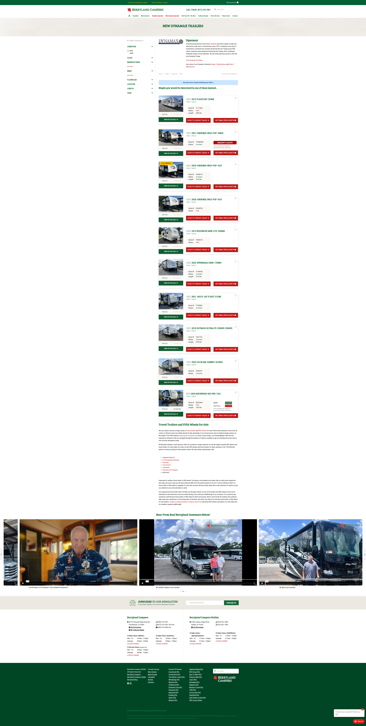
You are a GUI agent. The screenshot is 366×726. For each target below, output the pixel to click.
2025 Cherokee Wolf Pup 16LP (204, 166)
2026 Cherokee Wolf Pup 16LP (204, 200)
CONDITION (131, 46)
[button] (1, 554)
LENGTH (130, 88)
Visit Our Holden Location (160, 2)
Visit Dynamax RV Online (194, 60)
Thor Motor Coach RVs (177, 677)
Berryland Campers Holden (136, 677)
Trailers (167, 74)
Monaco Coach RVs (196, 687)
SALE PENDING (166, 163)
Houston (151, 682)
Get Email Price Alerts (224, 120)
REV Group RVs (194, 672)
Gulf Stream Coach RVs (197, 698)
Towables (135, 16)
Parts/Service (215, 16)
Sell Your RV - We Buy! (188, 16)
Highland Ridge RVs (196, 669)
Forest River (167, 465)
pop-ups (183, 435)
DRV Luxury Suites (195, 700)
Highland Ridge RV (169, 457)
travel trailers (191, 431)
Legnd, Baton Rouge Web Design (154, 711)
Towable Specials (157, 16)
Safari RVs (172, 698)
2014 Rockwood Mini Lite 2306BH (205, 232)
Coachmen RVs (174, 672)
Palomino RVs (173, 690)
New (181, 74)
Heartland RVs (194, 695)
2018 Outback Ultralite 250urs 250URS (209, 329)
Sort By (229, 74)
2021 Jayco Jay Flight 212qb (203, 297)
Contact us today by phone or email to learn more (185, 502)
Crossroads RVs (195, 692)
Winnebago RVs (174, 680)
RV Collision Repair (137, 630)
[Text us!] (358, 722)
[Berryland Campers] (145, 9)
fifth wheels (203, 431)
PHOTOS (164, 114)
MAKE (129, 71)
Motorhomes (145, 16)
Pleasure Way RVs (195, 677)
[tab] (140, 47)
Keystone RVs (173, 692)
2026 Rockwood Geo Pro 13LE (203, 394)
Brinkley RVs (173, 695)
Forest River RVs (174, 674)
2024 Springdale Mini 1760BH (203, 263)
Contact (235, 16)
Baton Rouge (152, 674)
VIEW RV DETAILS (170, 119)
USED (131, 53)
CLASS (129, 58)
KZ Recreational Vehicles (171, 460)
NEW (131, 51)
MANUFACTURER (133, 62)
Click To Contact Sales (197, 120)
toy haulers (191, 435)
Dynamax (213, 44)
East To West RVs (195, 674)
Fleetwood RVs (174, 685)
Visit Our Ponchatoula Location (137, 2)
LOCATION (131, 84)
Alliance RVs (173, 700)
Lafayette (151, 677)
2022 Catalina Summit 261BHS (204, 363)
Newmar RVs (173, 682)
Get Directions (135, 627)
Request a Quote (225, 142)
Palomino (166, 462)
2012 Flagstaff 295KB (200, 100)
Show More (130, 66)
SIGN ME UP (231, 603)
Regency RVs (194, 685)
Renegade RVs (194, 682)
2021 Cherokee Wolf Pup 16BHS (204, 134)
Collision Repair (203, 16)
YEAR (129, 93)
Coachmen (166, 467)
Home (160, 74)
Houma (150, 680)
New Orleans (152, 672)
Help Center (226, 16)
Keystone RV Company (170, 470)
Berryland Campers (134, 674)
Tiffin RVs (192, 690)
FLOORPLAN (132, 80)
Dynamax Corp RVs (175, 687)
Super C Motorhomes (218, 64)
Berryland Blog (132, 680)
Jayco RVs (193, 680)
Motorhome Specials (172, 16)
